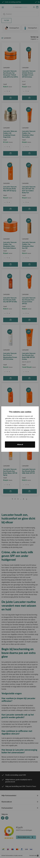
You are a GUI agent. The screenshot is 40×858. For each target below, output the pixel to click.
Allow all (20, 444)
